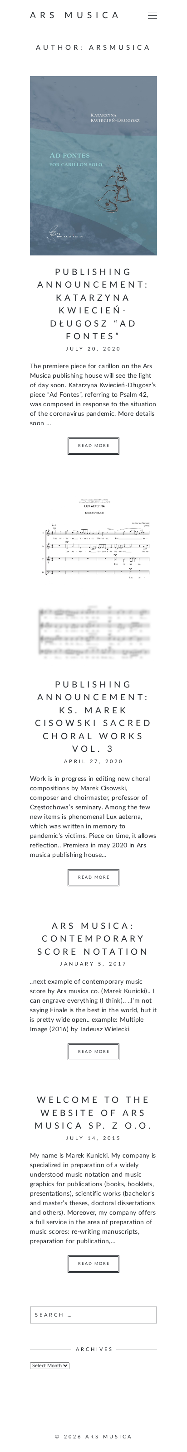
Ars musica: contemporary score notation (93, 939)
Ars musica (76, 15)
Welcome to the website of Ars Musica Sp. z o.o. (93, 1113)
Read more (94, 446)
